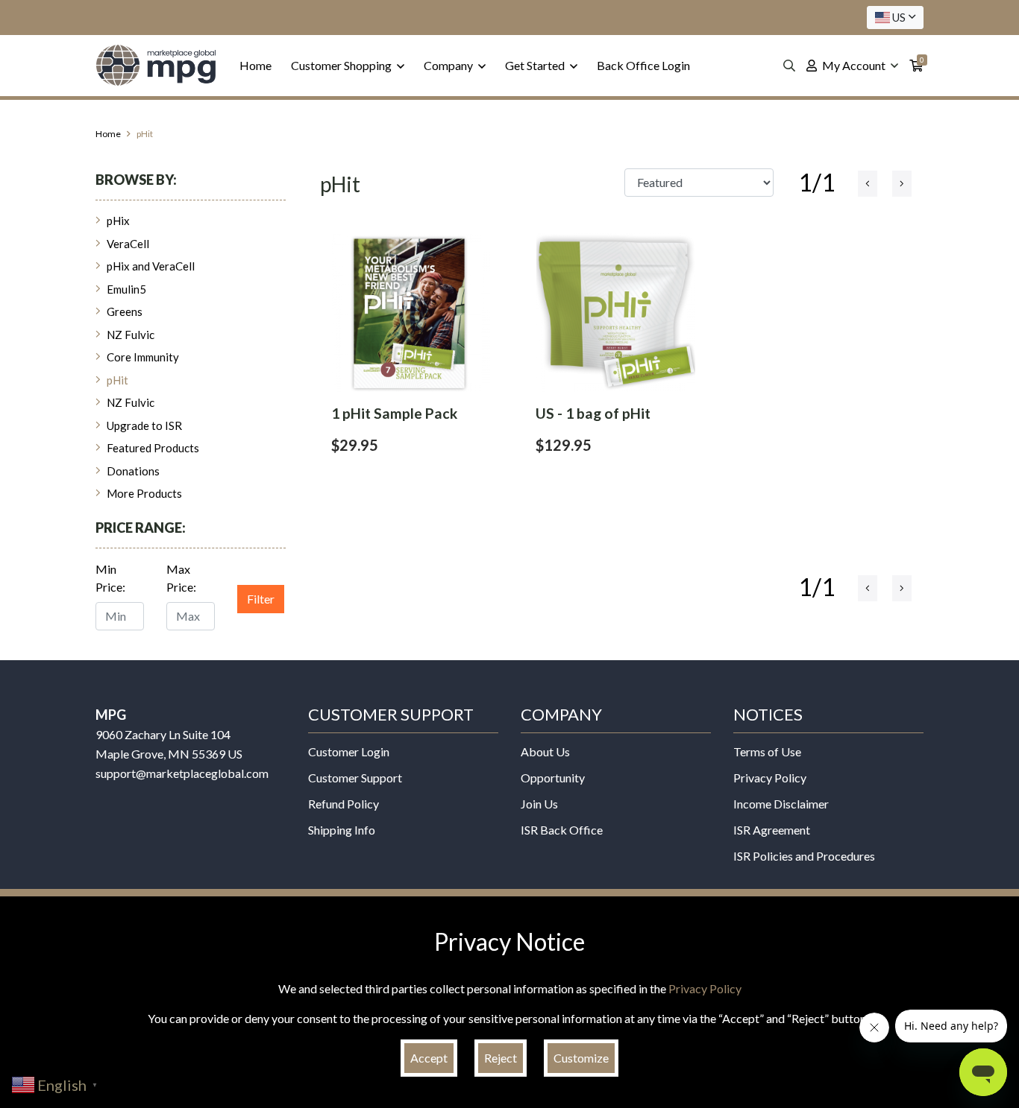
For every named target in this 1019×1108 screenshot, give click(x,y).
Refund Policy (343, 804)
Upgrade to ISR (144, 425)
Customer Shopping (342, 65)
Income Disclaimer (781, 804)
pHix (118, 220)
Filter (261, 599)
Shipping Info (341, 830)
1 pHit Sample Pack (394, 413)
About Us (545, 751)
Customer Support (355, 777)
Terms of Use (767, 751)
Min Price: (110, 578)
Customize (581, 1058)
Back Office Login (643, 65)
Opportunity (553, 777)
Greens (124, 311)
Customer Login (348, 751)
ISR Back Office (562, 830)
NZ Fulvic (130, 334)
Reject (500, 1058)
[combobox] (895, 17)
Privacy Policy (769, 777)
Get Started (536, 65)
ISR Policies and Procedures (804, 856)
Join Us (539, 804)
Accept (429, 1058)
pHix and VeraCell (151, 266)
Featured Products (153, 448)
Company (449, 65)
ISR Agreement (771, 830)
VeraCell (128, 243)
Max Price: (181, 578)
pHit (117, 380)
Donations (133, 471)
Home (255, 65)
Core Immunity (143, 357)
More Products (144, 493)
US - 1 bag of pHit (593, 413)
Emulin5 (126, 289)
